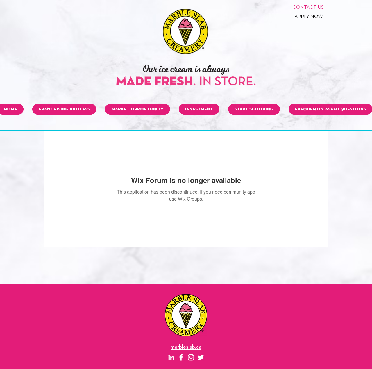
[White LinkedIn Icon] (171, 357)
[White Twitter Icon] (201, 357)
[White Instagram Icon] (191, 357)
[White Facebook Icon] (181, 357)
